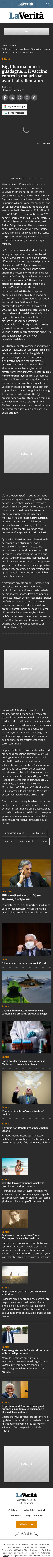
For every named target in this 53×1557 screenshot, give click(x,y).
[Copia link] (34, 97)
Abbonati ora (27, 1524)
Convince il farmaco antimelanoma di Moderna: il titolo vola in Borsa (23, 1062)
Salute (13, 45)
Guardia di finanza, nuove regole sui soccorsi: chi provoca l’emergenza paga (24, 1012)
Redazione (16, 1515)
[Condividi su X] (12, 97)
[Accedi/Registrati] (48, 4)
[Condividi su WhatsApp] (19, 97)
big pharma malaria (14, 833)
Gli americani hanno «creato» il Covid (24, 963)
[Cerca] (12, 4)
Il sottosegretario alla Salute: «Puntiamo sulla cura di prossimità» (25, 1352)
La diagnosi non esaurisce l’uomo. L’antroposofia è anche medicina (21, 1237)
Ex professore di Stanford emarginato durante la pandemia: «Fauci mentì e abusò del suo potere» (23, 1409)
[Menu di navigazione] (4, 4)
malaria (8, 841)
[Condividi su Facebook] (5, 97)
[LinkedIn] (36, 1534)
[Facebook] (17, 1534)
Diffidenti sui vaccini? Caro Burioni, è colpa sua (21, 897)
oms (45, 841)
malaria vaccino (27, 841)
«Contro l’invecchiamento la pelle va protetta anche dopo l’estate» (23, 1184)
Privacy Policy (21, 1553)
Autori (41, 1510)
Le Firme (7, 891)
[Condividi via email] (27, 97)
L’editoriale (28, 1510)
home (5, 45)
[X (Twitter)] (23, 1534)
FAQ (28, 1515)
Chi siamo (13, 1510)
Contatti (38, 1515)
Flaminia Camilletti (13, 90)
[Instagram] (29, 1534)
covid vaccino (38, 833)
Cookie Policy (33, 1553)
